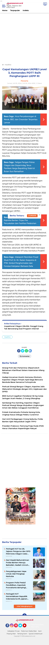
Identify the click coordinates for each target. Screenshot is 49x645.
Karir (40, 631)
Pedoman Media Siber (29, 631)
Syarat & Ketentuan (35, 634)
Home (4, 10)
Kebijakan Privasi (13, 631)
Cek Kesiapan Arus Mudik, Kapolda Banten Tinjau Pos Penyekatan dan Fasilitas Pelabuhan (21, 220)
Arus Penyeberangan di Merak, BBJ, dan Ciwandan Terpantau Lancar (20, 119)
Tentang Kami (22, 634)
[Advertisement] (24, 37)
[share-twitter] (22, 350)
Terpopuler (15, 10)
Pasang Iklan (11, 634)
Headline (7, 337)
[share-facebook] (18, 350)
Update (33, 216)
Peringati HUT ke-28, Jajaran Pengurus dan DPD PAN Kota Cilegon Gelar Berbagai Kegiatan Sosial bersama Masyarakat (18, 551)
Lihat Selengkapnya (24, 606)
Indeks (26, 10)
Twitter (21, 628)
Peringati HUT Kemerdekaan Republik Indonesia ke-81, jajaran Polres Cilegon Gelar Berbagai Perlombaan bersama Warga (16, 596)
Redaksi (43, 625)
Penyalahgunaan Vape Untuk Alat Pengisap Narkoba (16, 573)
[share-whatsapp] (26, 350)
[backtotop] (24, 615)
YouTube (26, 628)
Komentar (25, 356)
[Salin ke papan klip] (30, 350)
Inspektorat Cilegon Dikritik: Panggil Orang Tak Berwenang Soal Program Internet (23, 327)
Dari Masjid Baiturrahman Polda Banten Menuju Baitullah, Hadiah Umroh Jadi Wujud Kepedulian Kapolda (17, 562)
